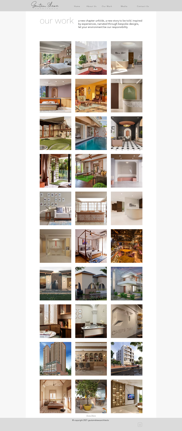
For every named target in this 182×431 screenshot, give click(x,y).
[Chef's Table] (126, 321)
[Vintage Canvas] (91, 321)
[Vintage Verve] (55, 396)
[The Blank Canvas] (91, 171)
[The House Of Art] (55, 171)
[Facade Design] (126, 359)
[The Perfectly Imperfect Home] (91, 58)
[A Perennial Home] (91, 246)
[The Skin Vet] (126, 95)
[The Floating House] (55, 133)
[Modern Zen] (55, 359)
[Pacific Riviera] (91, 133)
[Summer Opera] (55, 58)
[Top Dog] (126, 171)
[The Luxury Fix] (126, 133)
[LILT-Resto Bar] (126, 246)
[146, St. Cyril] (91, 95)
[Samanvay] (55, 208)
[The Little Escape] (91, 283)
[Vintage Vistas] (91, 208)
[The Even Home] (126, 283)
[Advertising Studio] (91, 396)
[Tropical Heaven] (55, 283)
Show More (91, 415)
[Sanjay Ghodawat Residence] (126, 396)
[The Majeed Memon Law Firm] (91, 359)
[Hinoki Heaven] (55, 246)
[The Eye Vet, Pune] (126, 208)
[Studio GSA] (55, 321)
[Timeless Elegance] (55, 95)
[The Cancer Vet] (126, 58)
